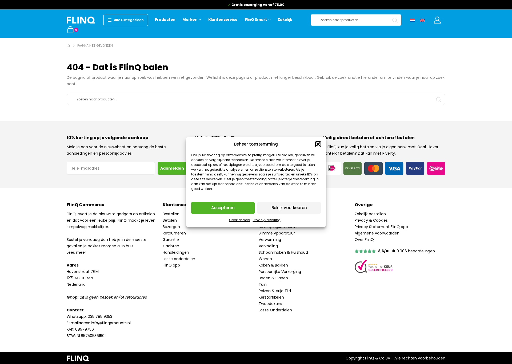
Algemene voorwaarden (377, 233)
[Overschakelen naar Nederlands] (412, 20)
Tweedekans (270, 303)
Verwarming (270, 239)
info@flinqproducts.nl (111, 323)
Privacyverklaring (267, 220)
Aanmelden (172, 168)
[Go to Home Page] (68, 45)
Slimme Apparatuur (277, 233)
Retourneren (174, 233)
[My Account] (437, 20)
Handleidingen (176, 252)
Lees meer (76, 252)
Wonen (265, 258)
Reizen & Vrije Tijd (275, 290)
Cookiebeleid (239, 220)
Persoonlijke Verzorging (280, 271)
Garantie (171, 239)
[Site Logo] (81, 20)
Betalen (170, 220)
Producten (165, 19)
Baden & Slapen (273, 278)
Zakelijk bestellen (370, 214)
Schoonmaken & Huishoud (283, 252)
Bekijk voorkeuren (289, 207)
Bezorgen (171, 226)
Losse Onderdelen (275, 310)
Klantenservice (223, 19)
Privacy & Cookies (371, 220)
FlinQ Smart (256, 19)
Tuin (263, 284)
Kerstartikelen (271, 297)
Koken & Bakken (273, 265)
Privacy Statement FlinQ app (381, 226)
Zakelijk (285, 19)
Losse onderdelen (179, 258)
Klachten (171, 246)
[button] (318, 144)
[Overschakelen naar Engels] (422, 20)
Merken (189, 19)
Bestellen (171, 214)
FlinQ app (171, 265)
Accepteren (223, 207)
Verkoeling (268, 246)
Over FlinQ (364, 239)
